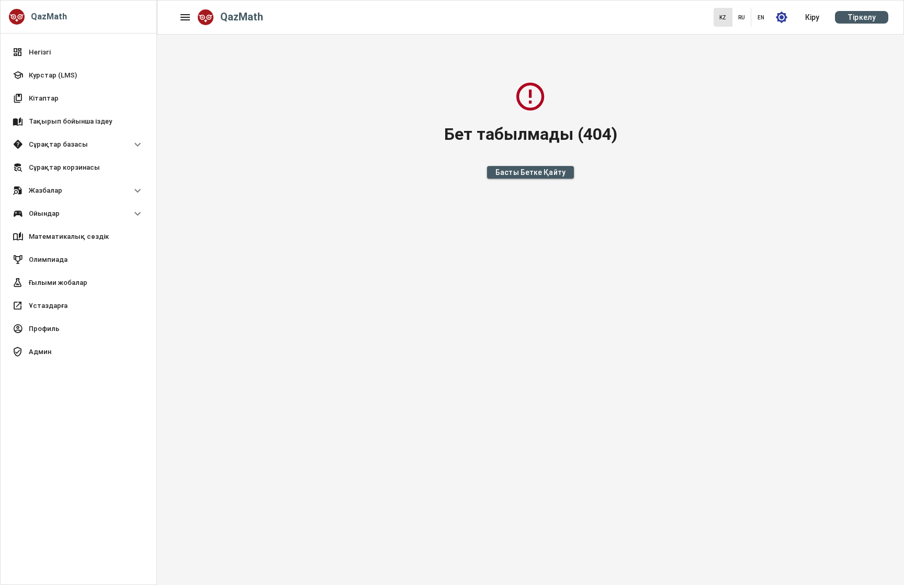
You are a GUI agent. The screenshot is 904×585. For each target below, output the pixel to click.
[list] (78, 203)
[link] (78, 52)
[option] (78, 144)
